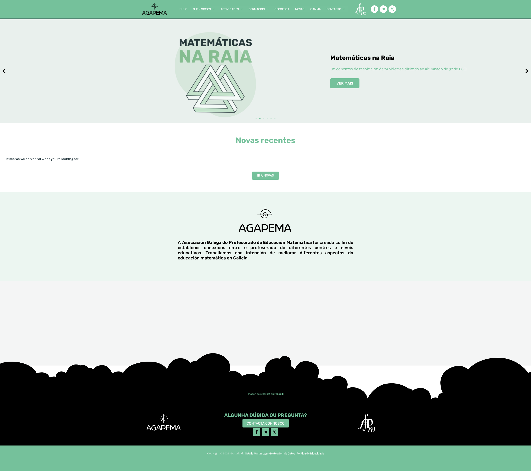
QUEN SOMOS (202, 9)
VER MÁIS (344, 83)
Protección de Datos (282, 453)
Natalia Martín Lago (257, 453)
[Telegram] (383, 9)
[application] (213, 9)
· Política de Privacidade (309, 453)
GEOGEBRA (281, 9)
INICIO (183, 9)
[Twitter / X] (392, 9)
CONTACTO (333, 9)
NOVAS (299, 9)
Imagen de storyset (258, 393)
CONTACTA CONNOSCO (266, 423)
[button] (256, 118)
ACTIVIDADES (229, 9)
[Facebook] (374, 9)
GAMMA (315, 9)
